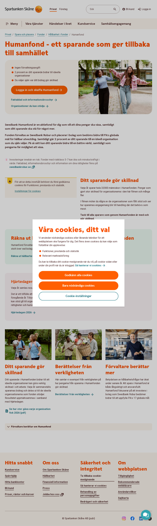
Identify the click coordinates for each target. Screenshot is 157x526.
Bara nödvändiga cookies (78, 286)
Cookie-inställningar (79, 296)
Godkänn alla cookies (78, 275)
